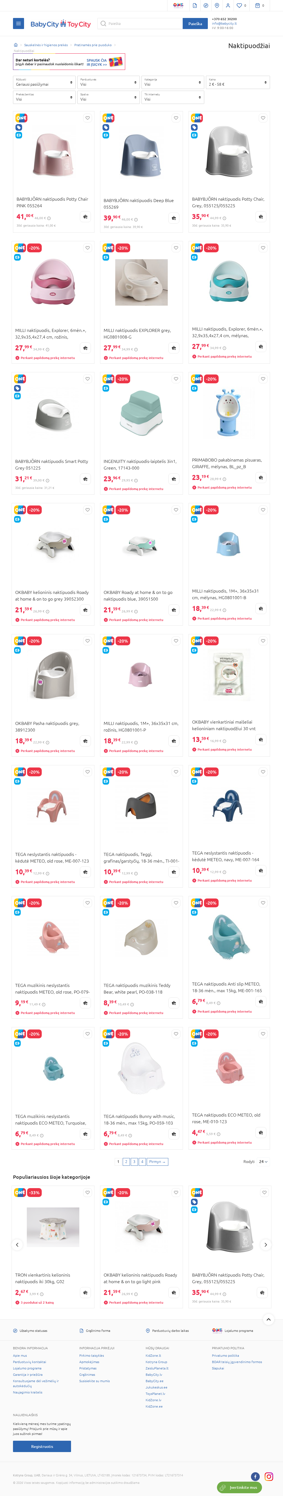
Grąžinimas (87, 1375)
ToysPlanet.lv (155, 1394)
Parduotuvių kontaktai (29, 1362)
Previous (17, 1244)
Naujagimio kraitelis (27, 1392)
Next (265, 1244)
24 (261, 1161)
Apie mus (20, 1356)
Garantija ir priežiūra (28, 1375)
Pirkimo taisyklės (91, 1356)
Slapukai (218, 1368)
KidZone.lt (153, 1356)
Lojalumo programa (27, 1368)
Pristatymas (87, 1368)
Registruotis (42, 1446)
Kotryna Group (156, 1362)
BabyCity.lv (154, 1375)
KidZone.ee (154, 1406)
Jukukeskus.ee (156, 1387)
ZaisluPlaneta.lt (157, 1368)
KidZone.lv (153, 1400)
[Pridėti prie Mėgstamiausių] (87, 118)
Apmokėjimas (89, 1362)
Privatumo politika (225, 1356)
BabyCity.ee (155, 1381)
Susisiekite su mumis (94, 1381)
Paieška (195, 23)
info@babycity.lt (224, 23)
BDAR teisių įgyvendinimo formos (237, 1362)
